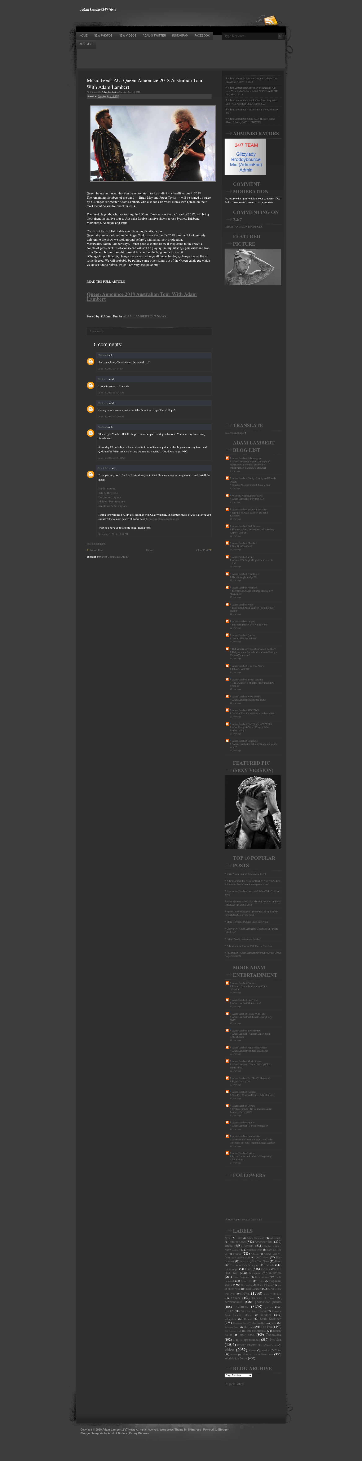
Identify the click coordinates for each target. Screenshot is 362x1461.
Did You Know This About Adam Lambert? (254, 648)
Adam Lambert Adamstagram (246, 458)
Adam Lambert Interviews (245, 999)
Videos (252, 1350)
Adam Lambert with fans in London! (250, 1050)
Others (235, 1298)
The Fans (267, 1327)
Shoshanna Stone (240, 1323)
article (229, 1245)
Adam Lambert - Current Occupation (250, 1125)
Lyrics (261, 1281)
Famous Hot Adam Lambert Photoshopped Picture (252, 609)
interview (275, 1273)
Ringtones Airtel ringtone (113, 506)
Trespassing (273, 1334)
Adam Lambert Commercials (246, 1136)
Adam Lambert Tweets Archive (247, 679)
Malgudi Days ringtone (111, 501)
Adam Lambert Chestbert (244, 543)
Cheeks (255, 1253)
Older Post (202, 550)
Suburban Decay (232, 1327)
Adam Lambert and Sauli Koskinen (249, 509)
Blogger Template (91, 1433)
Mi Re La (103, 379)
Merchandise (246, 1285)
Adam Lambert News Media (246, 696)
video (229, 1349)
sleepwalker (259, 1323)
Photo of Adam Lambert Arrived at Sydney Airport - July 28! (252, 531)
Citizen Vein (270, 1253)
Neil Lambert (253, 1289)
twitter (275, 1339)
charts (237, 1253)
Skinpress (194, 1429)
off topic (277, 1293)
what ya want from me (257, 1354)
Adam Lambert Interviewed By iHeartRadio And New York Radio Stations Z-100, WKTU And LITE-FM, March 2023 (252, 91)
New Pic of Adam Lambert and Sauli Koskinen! (249, 514)
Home (149, 550)
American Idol (264, 1242)
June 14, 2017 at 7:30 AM (111, 416)
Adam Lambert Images (243, 621)
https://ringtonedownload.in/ (162, 519)
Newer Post (96, 550)
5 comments (96, 331)
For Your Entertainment (244, 1265)
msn (279, 1285)
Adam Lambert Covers (243, 1105)
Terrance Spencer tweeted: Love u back (251, 484)
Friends (270, 1265)
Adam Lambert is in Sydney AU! (248, 498)
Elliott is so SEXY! (241, 669)
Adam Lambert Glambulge (245, 573)
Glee (248, 1269)
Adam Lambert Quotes (243, 635)
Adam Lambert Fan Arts (244, 983)
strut (274, 1323)
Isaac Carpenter (241, 1277)
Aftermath (275, 1238)
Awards (248, 1245)
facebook (244, 1261)
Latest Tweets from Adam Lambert (244, 939)
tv (234, 1339)
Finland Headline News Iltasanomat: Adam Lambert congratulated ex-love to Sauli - (251, 913)
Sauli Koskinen (270, 1319)
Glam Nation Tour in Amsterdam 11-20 (246, 873)
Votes (278, 1350)
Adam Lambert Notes (242, 604)
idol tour (265, 1269)
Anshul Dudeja (117, 1433)
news (245, 1293)
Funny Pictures (139, 1433)
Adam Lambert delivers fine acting (249, 699)
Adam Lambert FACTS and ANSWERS (252, 724)
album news (238, 1242)
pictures (241, 1306)
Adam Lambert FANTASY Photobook (251, 1078)
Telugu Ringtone (108, 493)
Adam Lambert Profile (243, 1122)
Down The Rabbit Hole (237, 1257)
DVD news (262, 1257)
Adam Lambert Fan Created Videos (249, 1047)
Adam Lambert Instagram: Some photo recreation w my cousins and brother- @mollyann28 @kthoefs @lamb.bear (250, 464)
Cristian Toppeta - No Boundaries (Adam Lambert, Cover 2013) (251, 1110)
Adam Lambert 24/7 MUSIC (246, 1030)
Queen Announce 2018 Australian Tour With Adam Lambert (142, 296)
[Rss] (271, 13)
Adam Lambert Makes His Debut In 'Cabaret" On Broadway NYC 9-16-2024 (251, 80)
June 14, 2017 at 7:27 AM (111, 392)
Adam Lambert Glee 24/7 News (248, 665)
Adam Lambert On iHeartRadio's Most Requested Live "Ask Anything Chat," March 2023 (251, 101)
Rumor (248, 1319)
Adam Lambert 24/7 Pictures (246, 526)
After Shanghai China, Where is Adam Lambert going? (250, 729)
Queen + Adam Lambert (254, 1311)
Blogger (223, 1429)
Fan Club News (260, 1261)
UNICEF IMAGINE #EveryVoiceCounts (257, 1345)
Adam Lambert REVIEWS (245, 710)
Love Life (246, 1281)
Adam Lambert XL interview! (246, 1003)
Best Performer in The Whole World (250, 624)
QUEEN (229, 1311)
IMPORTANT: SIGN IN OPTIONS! (244, 226)
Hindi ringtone (106, 488)
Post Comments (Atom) (115, 556)
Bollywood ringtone (110, 497)
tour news (247, 1334)
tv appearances (250, 1339)
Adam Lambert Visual (243, 556)
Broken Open (255, 1249)
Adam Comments (256, 1238)
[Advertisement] (152, 21)
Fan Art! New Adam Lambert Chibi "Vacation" (248, 988)
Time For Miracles (255, 1331)
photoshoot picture (268, 1302)
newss (266, 1293)
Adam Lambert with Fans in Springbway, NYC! (251, 1018)
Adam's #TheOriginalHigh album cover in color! (251, 561)
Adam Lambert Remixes (244, 1091)
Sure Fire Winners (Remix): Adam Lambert (253, 1095)
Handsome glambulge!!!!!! (245, 577)
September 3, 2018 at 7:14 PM (113, 534)
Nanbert (102, 355)
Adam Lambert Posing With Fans (248, 1013)
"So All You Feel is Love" (244, 638)
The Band (249, 1327)
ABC (240, 1238)
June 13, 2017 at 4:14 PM (110, 368)
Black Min (104, 468)
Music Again (234, 1288)
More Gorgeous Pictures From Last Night (247, 921)
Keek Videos (262, 1277)
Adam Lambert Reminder (244, 587)
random (266, 1315)
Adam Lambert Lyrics (243, 1153)
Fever (278, 1261)
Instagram (254, 1273)
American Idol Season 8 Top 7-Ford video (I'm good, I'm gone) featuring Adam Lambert (252, 1141)
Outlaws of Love (263, 1298)
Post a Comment (96, 543)
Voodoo (265, 1350)
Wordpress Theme (171, 1429)
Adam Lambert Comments (245, 740)
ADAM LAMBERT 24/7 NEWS (144, 316)
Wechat (233, 1354)
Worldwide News (236, 1358)
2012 (227, 1238)
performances (233, 1302)
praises (269, 1307)
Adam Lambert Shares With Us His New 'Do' (249, 945)
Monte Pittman (264, 1285)
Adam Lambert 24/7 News (98, 9)
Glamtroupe (231, 1269)
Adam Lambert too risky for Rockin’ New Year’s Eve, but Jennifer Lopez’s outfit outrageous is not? (253, 882)
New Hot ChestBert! (242, 546)
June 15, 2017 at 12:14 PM (111, 457)
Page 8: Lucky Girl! (241, 1081)
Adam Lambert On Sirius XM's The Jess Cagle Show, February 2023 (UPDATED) (250, 120)
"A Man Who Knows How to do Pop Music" (253, 713)
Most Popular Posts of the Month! (245, 1219)
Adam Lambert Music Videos (247, 1061)
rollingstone (230, 1319)
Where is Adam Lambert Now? (247, 495)
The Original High (233, 1330)
